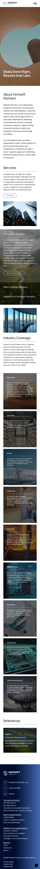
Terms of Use (8, 864)
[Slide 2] (15, 756)
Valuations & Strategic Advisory (15, 828)
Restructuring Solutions (11, 822)
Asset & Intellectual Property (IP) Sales (17, 811)
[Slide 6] (23, 756)
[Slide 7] (25, 756)
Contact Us (7, 848)
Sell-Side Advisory (9, 803)
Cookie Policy (8, 866)
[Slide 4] (19, 756)
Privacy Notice (8, 862)
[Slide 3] (17, 756)
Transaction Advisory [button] (14, 273)
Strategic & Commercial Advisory (15, 838)
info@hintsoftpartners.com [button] (18, 782)
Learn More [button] (10, 195)
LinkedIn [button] (12, 794)
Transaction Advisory (11, 800)
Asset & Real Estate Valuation (14, 833)
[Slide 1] (13, 756)
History (5, 850)
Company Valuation (10, 831)
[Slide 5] (21, 756)
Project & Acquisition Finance (13, 820)
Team (5, 845)
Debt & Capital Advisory (12, 815)
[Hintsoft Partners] (10, 3)
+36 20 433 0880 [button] (14, 788)
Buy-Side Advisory (9, 805)
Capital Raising (8, 817)
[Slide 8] (27, 756)
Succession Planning (10, 836)
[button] (35, 3)
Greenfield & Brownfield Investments (16, 808)
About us (6, 843)
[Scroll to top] (36, 865)
